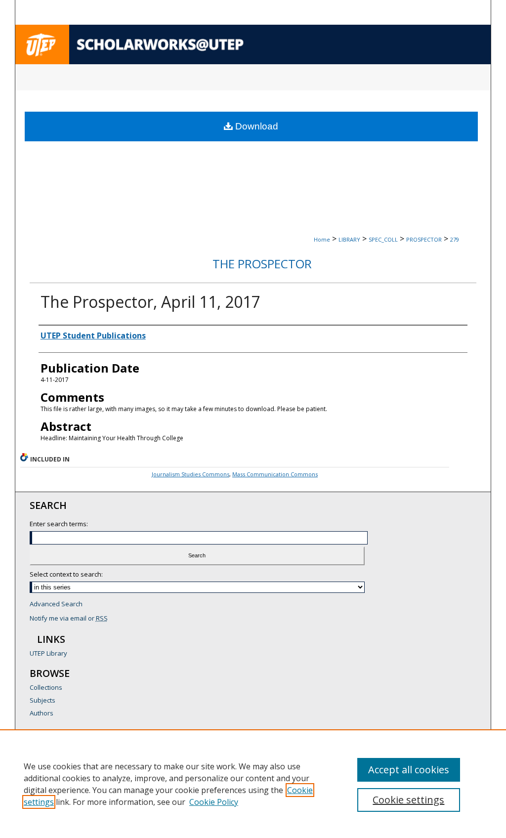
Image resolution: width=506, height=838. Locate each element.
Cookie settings (408, 799)
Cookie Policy (213, 801)
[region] (253, 783)
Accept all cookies (408, 769)
